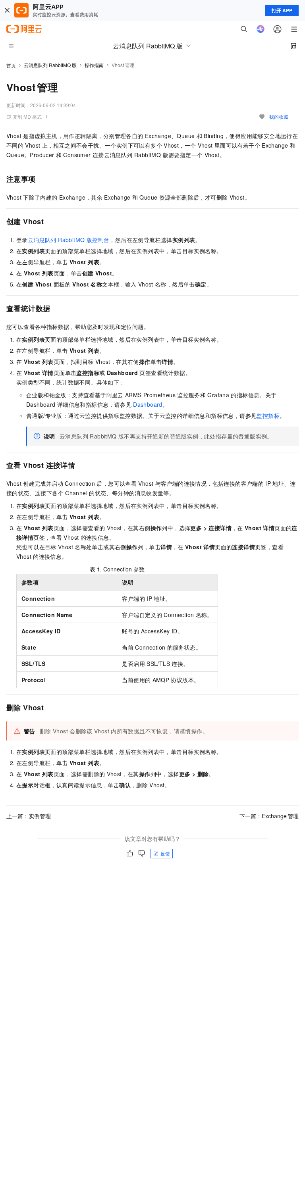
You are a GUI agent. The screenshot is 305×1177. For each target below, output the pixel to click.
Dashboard (147, 404)
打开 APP (282, 10)
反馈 (165, 853)
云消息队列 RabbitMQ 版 (50, 65)
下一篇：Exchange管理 (269, 816)
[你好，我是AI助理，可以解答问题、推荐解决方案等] (260, 29)
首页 (11, 65)
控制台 (69, 240)
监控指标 (268, 415)
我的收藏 (278, 116)
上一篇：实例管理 (28, 816)
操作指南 (94, 65)
